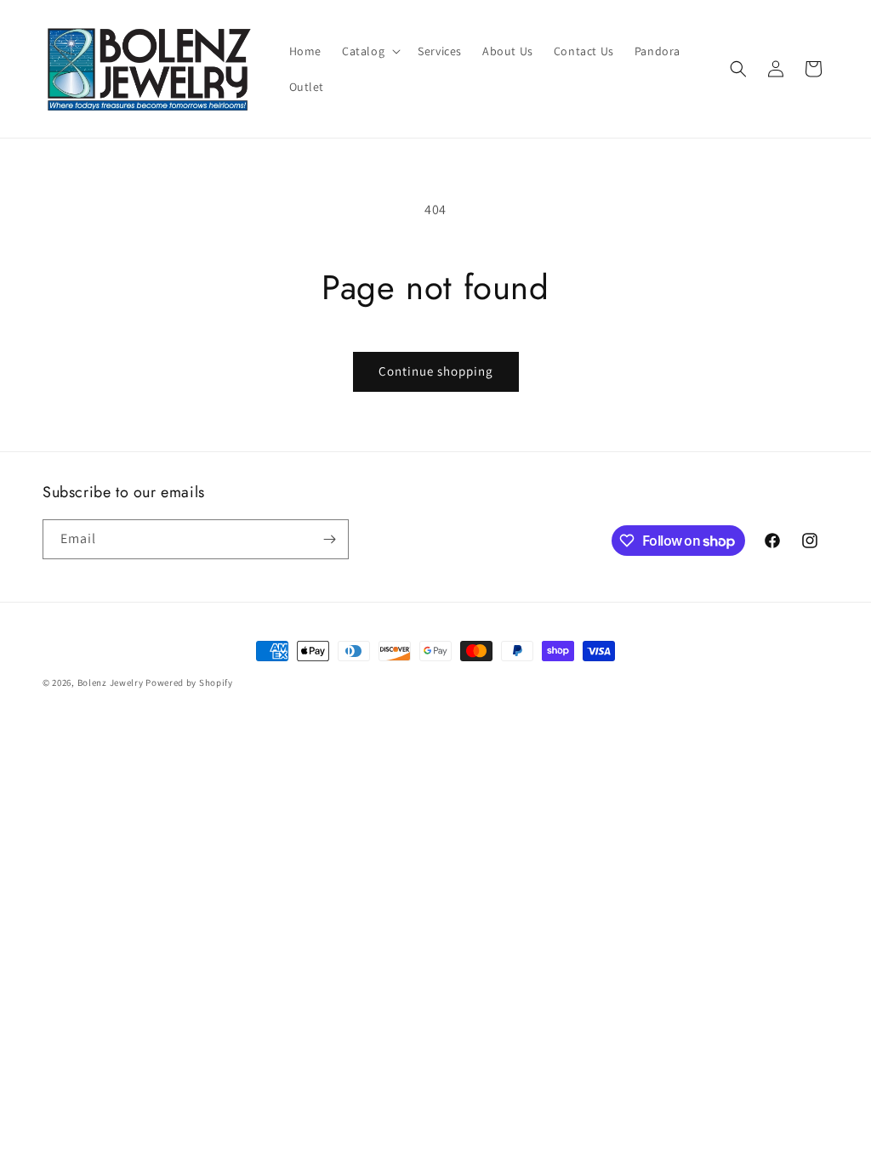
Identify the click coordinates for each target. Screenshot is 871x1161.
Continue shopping (436, 371)
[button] (369, 51)
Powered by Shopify (189, 682)
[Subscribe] (329, 539)
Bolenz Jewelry (110, 682)
